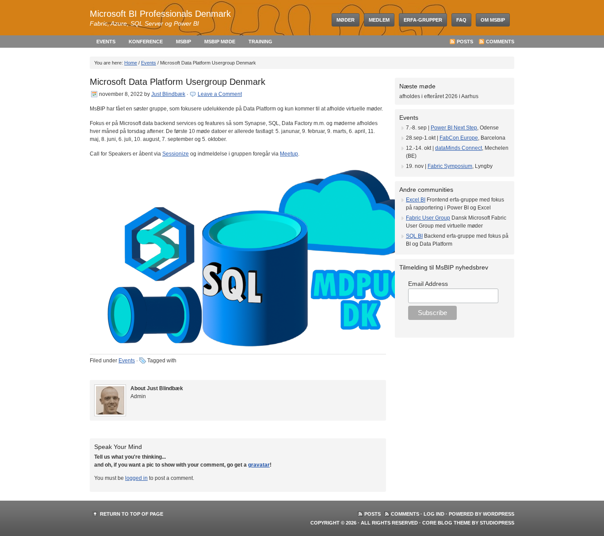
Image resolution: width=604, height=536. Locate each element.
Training (260, 41)
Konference (146, 41)
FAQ (461, 20)
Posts (465, 41)
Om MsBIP (493, 20)
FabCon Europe (459, 138)
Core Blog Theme (446, 522)
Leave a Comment (220, 94)
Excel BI (415, 200)
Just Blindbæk (168, 94)
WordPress (498, 514)
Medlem (379, 20)
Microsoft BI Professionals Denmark (160, 14)
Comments (500, 41)
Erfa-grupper (423, 20)
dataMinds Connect (458, 148)
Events (105, 41)
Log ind (434, 514)
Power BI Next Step (454, 128)
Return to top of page (131, 514)
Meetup (289, 154)
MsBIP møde (219, 41)
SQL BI (414, 236)
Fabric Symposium (450, 166)
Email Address (428, 283)
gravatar (259, 465)
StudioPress (497, 522)
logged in (136, 478)
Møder (345, 20)
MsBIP (183, 41)
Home (130, 62)
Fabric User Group (428, 218)
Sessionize (175, 154)
